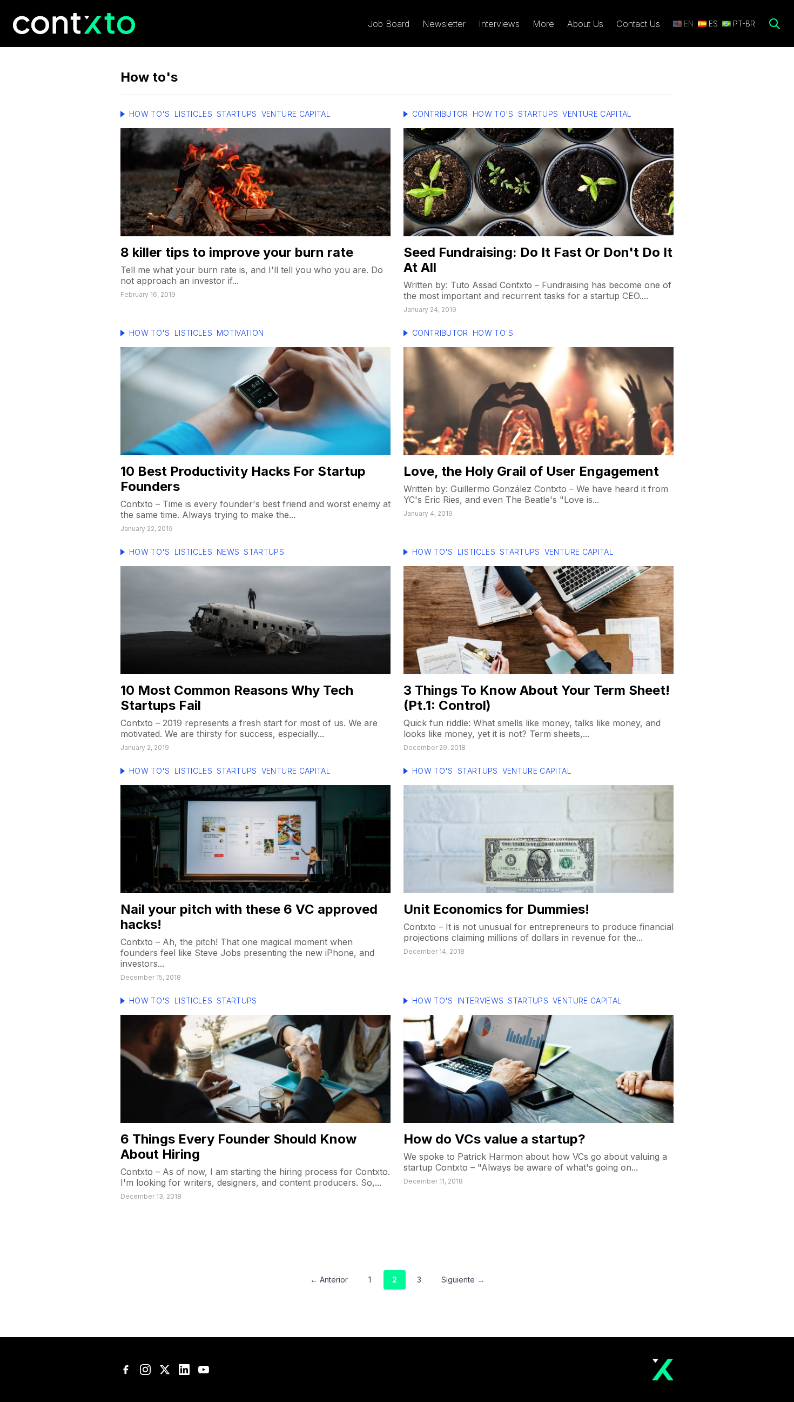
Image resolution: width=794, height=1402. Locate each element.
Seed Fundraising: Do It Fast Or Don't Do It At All (537, 259)
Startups (237, 113)
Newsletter (444, 23)
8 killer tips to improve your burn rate (236, 252)
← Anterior (329, 1279)
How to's (149, 113)
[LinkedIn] (184, 1369)
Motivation (240, 332)
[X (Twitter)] (164, 1369)
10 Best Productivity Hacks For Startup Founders (243, 478)
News (228, 551)
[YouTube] (203, 1369)
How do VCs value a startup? (494, 1139)
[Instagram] (145, 1369)
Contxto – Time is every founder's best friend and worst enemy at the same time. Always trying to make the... (255, 509)
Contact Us (638, 23)
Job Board (388, 23)
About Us (585, 23)
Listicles (193, 113)
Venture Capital (296, 113)
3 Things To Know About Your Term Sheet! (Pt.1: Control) (536, 697)
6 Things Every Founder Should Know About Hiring (238, 1146)
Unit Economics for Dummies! (496, 909)
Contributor (440, 113)
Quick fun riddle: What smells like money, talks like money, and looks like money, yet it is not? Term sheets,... (532, 728)
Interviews (499, 23)
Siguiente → (463, 1279)
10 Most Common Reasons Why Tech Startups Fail (236, 697)
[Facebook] (125, 1369)
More (543, 23)
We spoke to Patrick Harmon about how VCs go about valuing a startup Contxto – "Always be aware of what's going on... (535, 1162)
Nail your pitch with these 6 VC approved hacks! (249, 916)
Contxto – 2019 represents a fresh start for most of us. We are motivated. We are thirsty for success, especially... (249, 728)
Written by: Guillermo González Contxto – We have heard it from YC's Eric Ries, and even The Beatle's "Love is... (535, 494)
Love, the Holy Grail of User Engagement (531, 471)
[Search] (774, 23)
